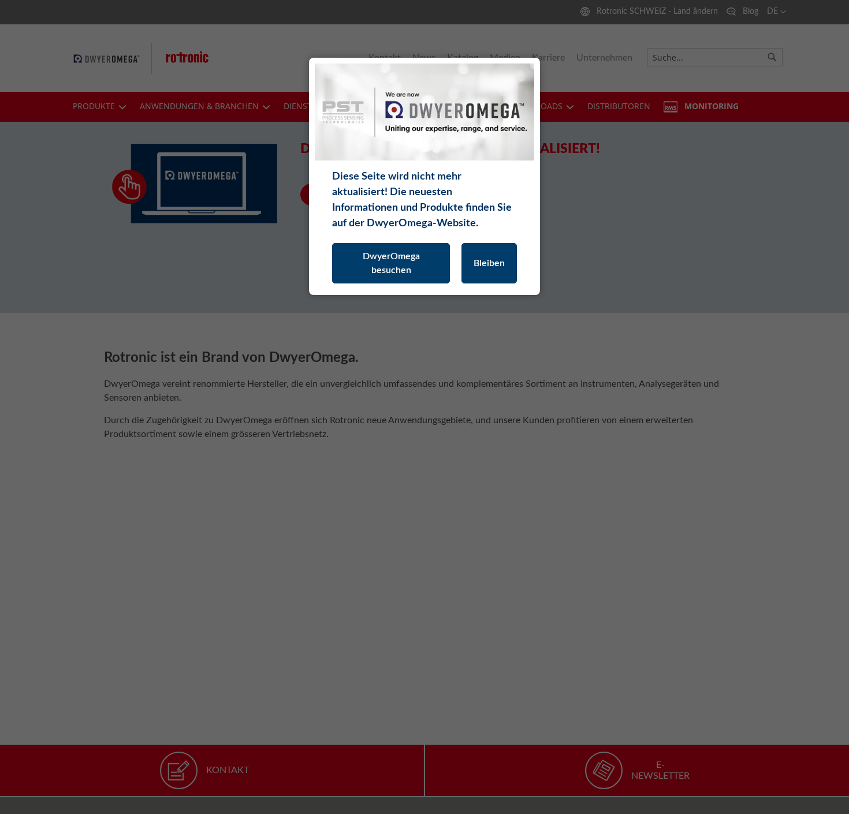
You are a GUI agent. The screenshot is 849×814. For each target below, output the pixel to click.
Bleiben (489, 263)
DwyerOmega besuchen (391, 263)
